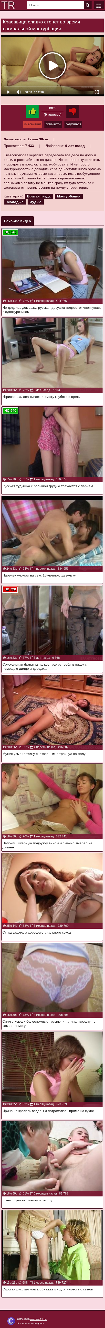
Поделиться (73, 124)
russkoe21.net (38, 1319)
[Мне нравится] (32, 111)
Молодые (15, 202)
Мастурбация (68, 196)
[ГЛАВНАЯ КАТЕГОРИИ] (99, 5)
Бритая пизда (39, 196)
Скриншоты (53, 124)
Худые (35, 202)
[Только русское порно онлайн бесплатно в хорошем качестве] (7, 5)
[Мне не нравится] (72, 111)
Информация (32, 124)
